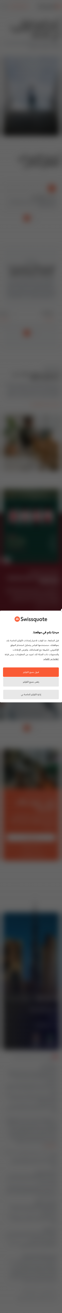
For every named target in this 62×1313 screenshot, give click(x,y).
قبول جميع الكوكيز (31, 672)
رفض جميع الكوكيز (31, 682)
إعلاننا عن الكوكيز (51, 659)
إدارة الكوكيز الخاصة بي (31, 694)
